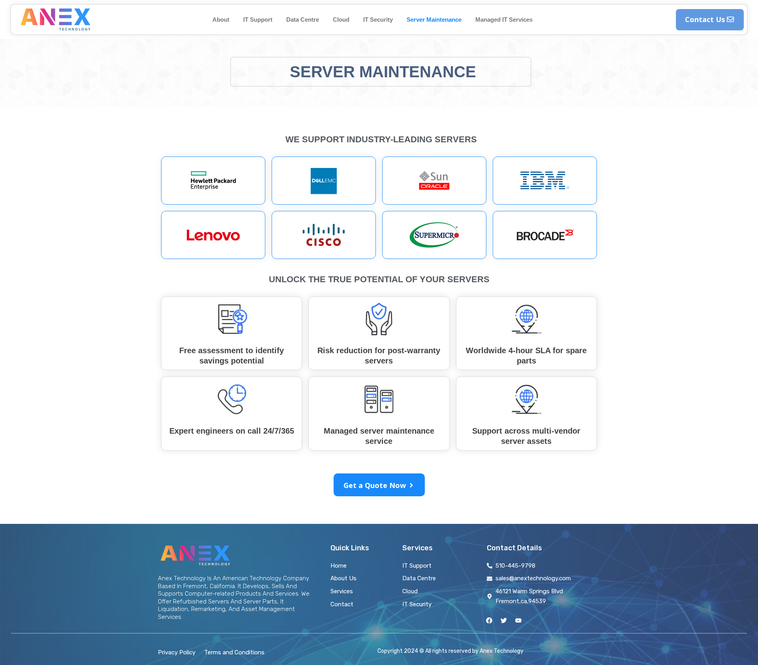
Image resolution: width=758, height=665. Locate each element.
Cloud (341, 19)
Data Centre (302, 19)
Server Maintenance (434, 19)
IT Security (378, 19)
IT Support (257, 19)
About (220, 19)
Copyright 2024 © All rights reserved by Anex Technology (450, 651)
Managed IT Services (504, 19)
